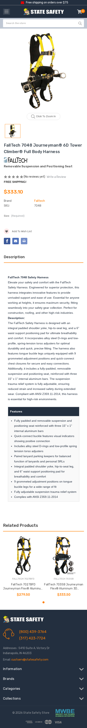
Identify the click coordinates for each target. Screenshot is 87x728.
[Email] (15, 241)
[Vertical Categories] (6, 12)
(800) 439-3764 (33, 632)
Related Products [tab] (20, 525)
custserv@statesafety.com (29, 659)
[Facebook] (7, 241)
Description (14, 257)
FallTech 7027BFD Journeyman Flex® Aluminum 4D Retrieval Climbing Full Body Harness (23, 587)
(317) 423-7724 (32, 638)
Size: (14, 215)
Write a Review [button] (56, 177)
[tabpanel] (23, 566)
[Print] (24, 241)
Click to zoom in (46, 116)
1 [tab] (43, 602)
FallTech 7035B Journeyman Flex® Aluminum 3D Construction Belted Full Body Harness (63, 587)
